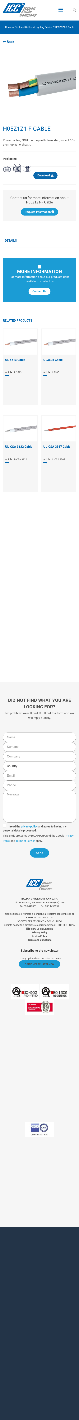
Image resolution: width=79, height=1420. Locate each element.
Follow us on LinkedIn (41, 928)
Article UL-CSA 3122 (16, 459)
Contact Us (39, 291)
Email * (13, 1313)
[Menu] (60, 10)
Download (44, 175)
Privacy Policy (14, 634)
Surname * (16, 1281)
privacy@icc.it (50, 1194)
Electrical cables (24, 27)
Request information (38, 212)
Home (8, 27)
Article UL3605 (51, 372)
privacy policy (32, 619)
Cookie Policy (39, 936)
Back (10, 42)
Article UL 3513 (13, 372)
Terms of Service (37, 634)
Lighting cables (43, 27)
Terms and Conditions (40, 939)
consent (30, 1363)
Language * (16, 1334)
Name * (13, 1266)
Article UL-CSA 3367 (54, 459)
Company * (16, 1297)
